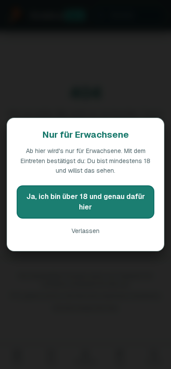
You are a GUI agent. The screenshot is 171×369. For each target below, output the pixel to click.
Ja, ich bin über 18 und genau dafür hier (85, 202)
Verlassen (85, 231)
